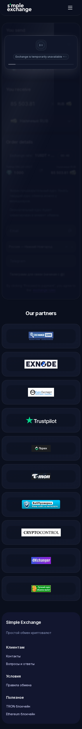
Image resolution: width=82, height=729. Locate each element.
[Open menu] (70, 7)
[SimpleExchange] (19, 7)
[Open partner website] (41, 336)
